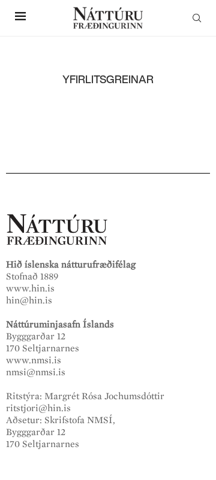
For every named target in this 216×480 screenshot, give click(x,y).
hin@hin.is (29, 300)
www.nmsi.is (33, 360)
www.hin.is (30, 288)
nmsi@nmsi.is (35, 372)
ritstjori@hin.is (38, 408)
